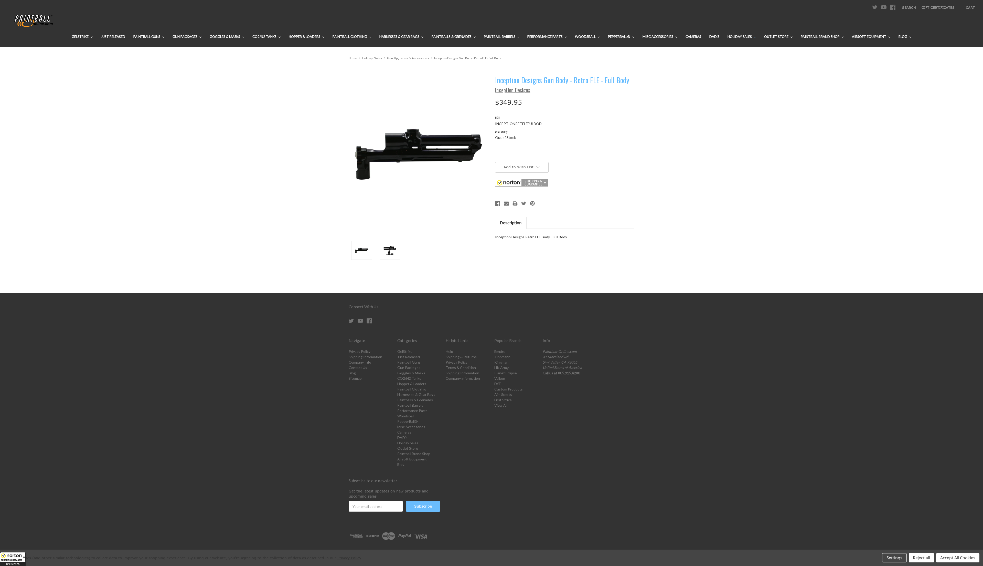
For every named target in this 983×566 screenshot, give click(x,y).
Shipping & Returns (461, 357)
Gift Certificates (938, 7)
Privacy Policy (359, 351)
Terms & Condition (461, 367)
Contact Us (358, 367)
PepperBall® (619, 37)
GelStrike (80, 37)
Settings (894, 558)
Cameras (693, 37)
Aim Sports (503, 394)
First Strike (503, 400)
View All (500, 405)
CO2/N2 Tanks (264, 37)
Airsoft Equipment (869, 37)
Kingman (501, 362)
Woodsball (585, 37)
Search (909, 7)
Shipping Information (365, 357)
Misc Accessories (658, 37)
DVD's (714, 37)
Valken (499, 378)
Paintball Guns (147, 37)
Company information (463, 378)
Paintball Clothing (350, 37)
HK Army (501, 367)
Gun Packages (185, 37)
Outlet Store (776, 37)
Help (449, 351)
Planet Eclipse (505, 373)
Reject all (921, 558)
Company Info (360, 362)
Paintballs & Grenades (452, 37)
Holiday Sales (740, 37)
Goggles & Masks (225, 37)
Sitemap (355, 378)
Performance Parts (545, 37)
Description (511, 222)
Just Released (113, 37)
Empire (499, 351)
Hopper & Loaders (305, 37)
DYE (497, 384)
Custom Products (508, 389)
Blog (903, 37)
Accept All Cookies (957, 558)
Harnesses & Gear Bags (399, 37)
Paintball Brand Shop (820, 37)
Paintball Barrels (500, 37)
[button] (13, 559)
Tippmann (502, 357)
